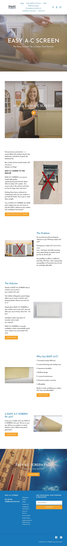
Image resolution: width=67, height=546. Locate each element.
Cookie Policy (26, 518)
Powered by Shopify (57, 541)
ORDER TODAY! (43, 395)
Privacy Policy (26, 515)
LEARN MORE (33, 474)
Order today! (11, 337)
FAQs (24, 502)
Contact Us (25, 504)
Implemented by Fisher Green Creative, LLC (27, 522)
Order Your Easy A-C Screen (16, 214)
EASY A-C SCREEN (47, 541)
